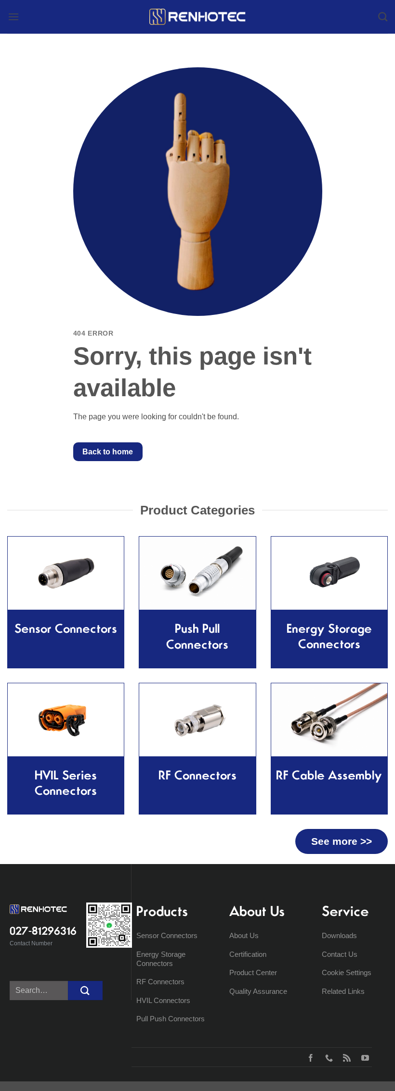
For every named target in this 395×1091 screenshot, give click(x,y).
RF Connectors (160, 982)
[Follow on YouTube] (363, 1057)
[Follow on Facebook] (309, 1057)
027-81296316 (43, 931)
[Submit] (85, 990)
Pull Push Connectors (170, 1019)
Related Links (343, 991)
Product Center (253, 972)
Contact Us (339, 954)
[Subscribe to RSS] (345, 1057)
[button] (13, 16)
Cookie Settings (346, 972)
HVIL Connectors (163, 1000)
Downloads (339, 935)
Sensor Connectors (167, 935)
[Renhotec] (197, 17)
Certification (247, 954)
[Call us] (327, 1057)
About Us (244, 935)
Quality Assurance (258, 991)
